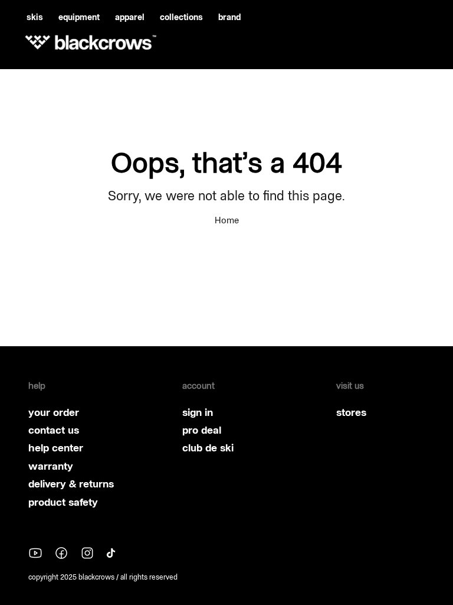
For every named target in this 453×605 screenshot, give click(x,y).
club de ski (208, 448)
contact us (53, 430)
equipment (79, 17)
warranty (50, 466)
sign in (197, 412)
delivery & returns (71, 484)
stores (351, 412)
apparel (130, 17)
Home (227, 220)
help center (55, 448)
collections (181, 17)
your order (53, 412)
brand (229, 17)
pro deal (201, 430)
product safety (63, 502)
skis (35, 17)
